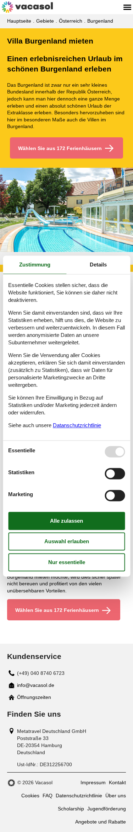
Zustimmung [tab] (34, 265)
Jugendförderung (106, 808)
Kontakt (117, 782)
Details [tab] (98, 265)
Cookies (30, 795)
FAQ (47, 795)
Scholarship (71, 808)
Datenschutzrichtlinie (79, 795)
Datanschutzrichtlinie (77, 426)
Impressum (93, 782)
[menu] (127, 7)
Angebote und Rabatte (100, 822)
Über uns (115, 795)
